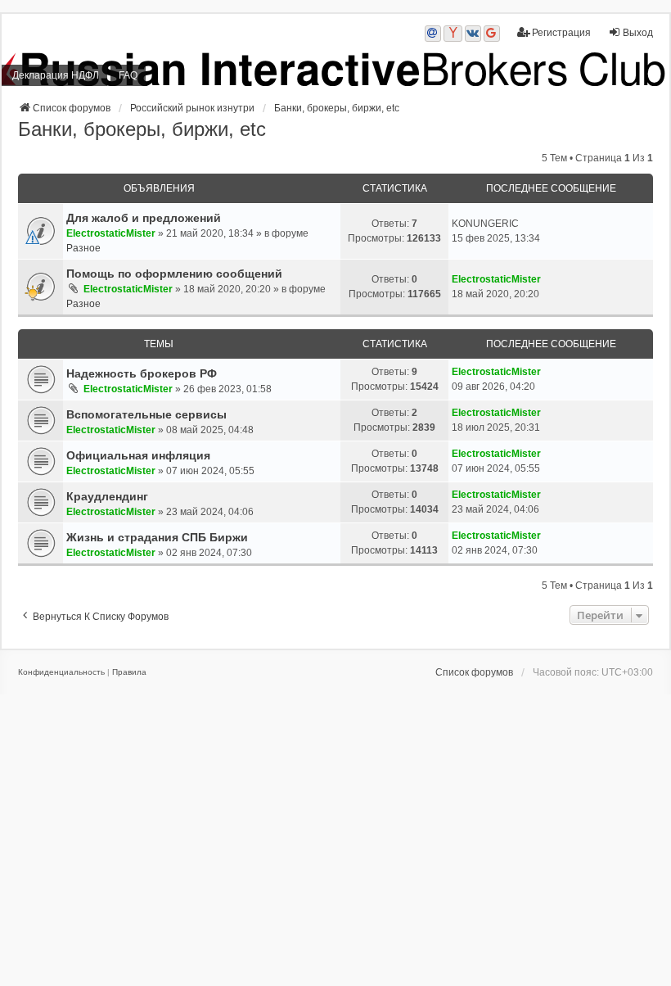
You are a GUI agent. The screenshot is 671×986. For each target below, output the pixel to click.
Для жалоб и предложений (143, 217)
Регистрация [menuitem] (561, 32)
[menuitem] (61, 672)
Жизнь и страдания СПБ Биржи (157, 537)
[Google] (492, 33)
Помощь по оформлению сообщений (174, 273)
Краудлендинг (107, 496)
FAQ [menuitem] (128, 75)
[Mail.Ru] (433, 33)
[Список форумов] (335, 69)
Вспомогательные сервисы (146, 414)
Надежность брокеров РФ (141, 373)
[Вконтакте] (473, 33)
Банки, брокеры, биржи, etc (142, 129)
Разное (83, 248)
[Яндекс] (453, 33)
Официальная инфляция (138, 455)
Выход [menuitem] (638, 32)
